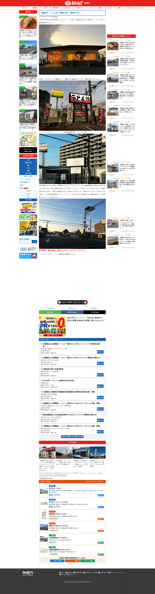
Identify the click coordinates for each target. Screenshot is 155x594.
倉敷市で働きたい (46, 339)
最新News (36, 7)
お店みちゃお (80, 7)
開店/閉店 (55, 7)
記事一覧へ (72, 308)
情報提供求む (79, 572)
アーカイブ (129, 7)
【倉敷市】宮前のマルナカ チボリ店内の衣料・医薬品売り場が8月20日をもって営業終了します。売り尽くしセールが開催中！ (127, 78)
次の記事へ (93, 308)
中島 (60, 475)
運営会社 (69, 572)
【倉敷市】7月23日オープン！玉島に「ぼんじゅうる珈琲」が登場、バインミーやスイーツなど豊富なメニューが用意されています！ (28, 34)
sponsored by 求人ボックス (59, 339)
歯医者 (64, 475)
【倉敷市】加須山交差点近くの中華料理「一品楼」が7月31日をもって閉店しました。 (127, 110)
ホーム (63, 572)
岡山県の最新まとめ (25, 182)
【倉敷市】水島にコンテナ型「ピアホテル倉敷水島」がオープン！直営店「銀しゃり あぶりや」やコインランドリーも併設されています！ (127, 128)
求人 (46, 7)
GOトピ (24, 7)
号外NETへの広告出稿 (91, 572)
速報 (119, 7)
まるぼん (50, 478)
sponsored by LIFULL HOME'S (94, 481)
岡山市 (21, 185)
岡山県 (55, 16)
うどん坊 (56, 475)
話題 (99, 7)
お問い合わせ (104, 572)
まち (91, 7)
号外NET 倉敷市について (68, 574)
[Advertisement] (121, 22)
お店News (67, 7)
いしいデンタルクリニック (49, 254)
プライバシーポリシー (116, 572)
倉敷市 (87, 3)
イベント (109, 7)
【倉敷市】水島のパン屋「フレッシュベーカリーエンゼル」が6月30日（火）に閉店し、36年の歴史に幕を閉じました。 (127, 224)
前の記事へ (51, 308)
